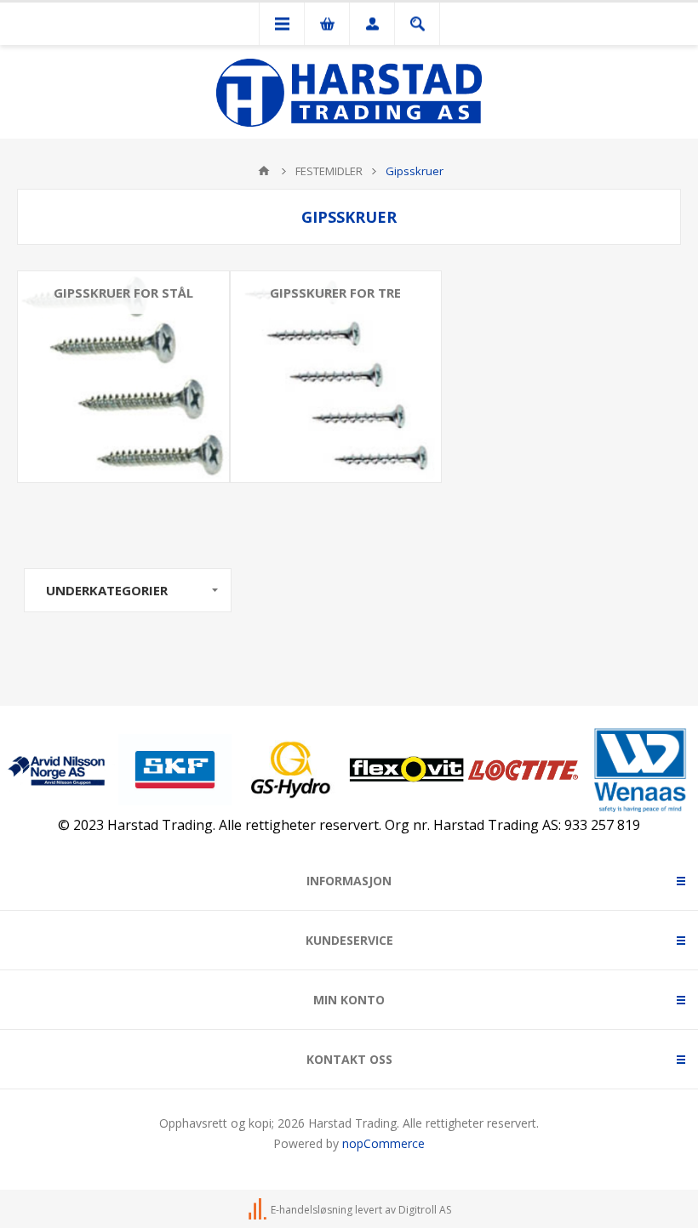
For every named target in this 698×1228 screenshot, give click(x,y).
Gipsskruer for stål (123, 292)
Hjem (263, 171)
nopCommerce (383, 1143)
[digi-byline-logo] (259, 1209)
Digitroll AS (424, 1209)
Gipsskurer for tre (335, 292)
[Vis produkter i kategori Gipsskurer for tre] (336, 376)
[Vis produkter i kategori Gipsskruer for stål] (123, 376)
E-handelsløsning (311, 1209)
